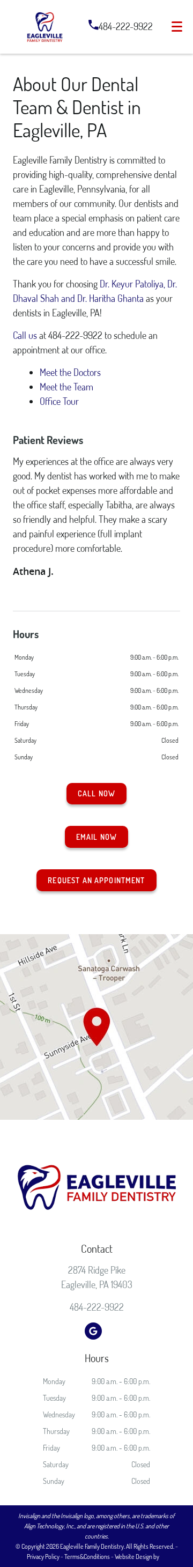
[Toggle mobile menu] (177, 26)
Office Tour (59, 401)
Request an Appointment (96, 880)
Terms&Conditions (87, 1557)
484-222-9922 (126, 26)
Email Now (96, 836)
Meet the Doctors (70, 372)
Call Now (96, 793)
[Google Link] (93, 1331)
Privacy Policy (43, 1557)
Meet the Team (66, 387)
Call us (25, 335)
